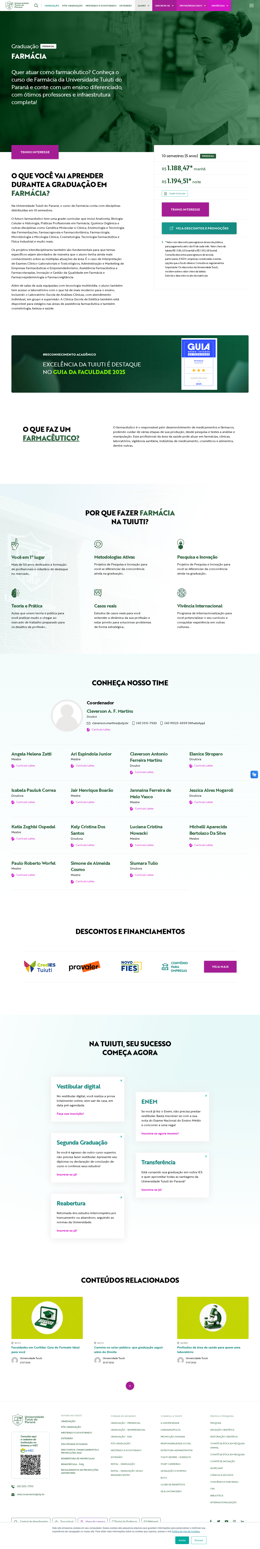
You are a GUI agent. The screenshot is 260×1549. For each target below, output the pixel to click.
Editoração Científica (224, 1436)
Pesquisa (215, 1423)
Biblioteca (216, 1495)
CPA (212, 1488)
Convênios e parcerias (224, 1481)
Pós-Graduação (72, 5)
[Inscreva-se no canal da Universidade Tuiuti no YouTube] (226, 1521)
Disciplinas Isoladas (74, 1444)
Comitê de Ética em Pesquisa (227, 1454)
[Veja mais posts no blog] (130, 1386)
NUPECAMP (216, 1468)
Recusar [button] (199, 1540)
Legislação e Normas (173, 1470)
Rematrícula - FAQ (72, 1464)
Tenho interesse (185, 209)
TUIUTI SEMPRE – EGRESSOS (176, 1457)
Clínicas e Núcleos (221, 1475)
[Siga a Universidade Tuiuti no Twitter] (219, 1521)
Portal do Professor (125, 1521)
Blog (164, 1477)
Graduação (52, 5)
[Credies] (39, 967)
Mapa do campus (95, 1521)
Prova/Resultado (191, 5)
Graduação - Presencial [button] (125, 1423)
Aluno (142, 5)
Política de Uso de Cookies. (186, 1531)
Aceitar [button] (182, 1540)
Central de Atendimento (33, 1521)
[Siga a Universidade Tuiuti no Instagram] (234, 1521)
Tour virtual (66, 1521)
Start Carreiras (170, 1464)
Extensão (126, 5)
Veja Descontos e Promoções (202, 228)
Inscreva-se (163, 5)
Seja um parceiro (171, 1491)
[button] (37, 5)
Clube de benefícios (173, 1484)
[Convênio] (175, 967)
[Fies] (130, 967)
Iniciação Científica (222, 1429)
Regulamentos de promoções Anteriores (79, 1471)
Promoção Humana (173, 1436)
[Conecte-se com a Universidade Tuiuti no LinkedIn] (242, 1521)
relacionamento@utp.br (31, 1494)
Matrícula (218, 5)
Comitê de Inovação (222, 1461)
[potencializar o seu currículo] (205, 593)
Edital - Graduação (123, 1464)
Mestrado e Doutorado (101, 5)
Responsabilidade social (176, 1443)
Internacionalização (223, 1502)
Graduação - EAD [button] (121, 1436)
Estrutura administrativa (177, 1450)
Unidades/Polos (170, 1429)
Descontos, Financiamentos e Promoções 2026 (80, 1451)
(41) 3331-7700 (24, 1486)
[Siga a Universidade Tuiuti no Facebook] (211, 1521)
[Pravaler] (84, 967)
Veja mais (220, 966)
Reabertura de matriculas (78, 1458)
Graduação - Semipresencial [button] (128, 1429)
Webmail (152, 1521)
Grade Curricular (177, 193)
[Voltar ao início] (17, 5)
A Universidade (170, 1423)
